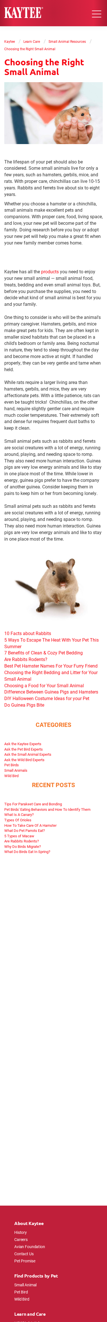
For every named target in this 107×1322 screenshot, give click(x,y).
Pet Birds (11, 764)
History (20, 1232)
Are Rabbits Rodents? (21, 841)
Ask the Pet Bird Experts (23, 749)
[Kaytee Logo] (23, 13)
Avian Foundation (29, 1246)
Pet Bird (21, 1292)
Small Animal (25, 1284)
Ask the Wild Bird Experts (24, 759)
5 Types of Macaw (19, 835)
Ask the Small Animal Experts (27, 754)
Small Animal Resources (67, 41)
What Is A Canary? (19, 814)
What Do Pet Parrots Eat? (24, 830)
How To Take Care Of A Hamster (30, 825)
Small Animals (15, 770)
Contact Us (24, 1253)
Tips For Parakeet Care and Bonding (33, 803)
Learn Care (31, 41)
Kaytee (9, 41)
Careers (21, 1239)
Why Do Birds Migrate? (22, 846)
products (50, 271)
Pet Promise (24, 1261)
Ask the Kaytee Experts (22, 743)
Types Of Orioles (17, 819)
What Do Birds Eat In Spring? (27, 851)
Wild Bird (11, 775)
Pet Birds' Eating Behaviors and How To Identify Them (47, 809)
